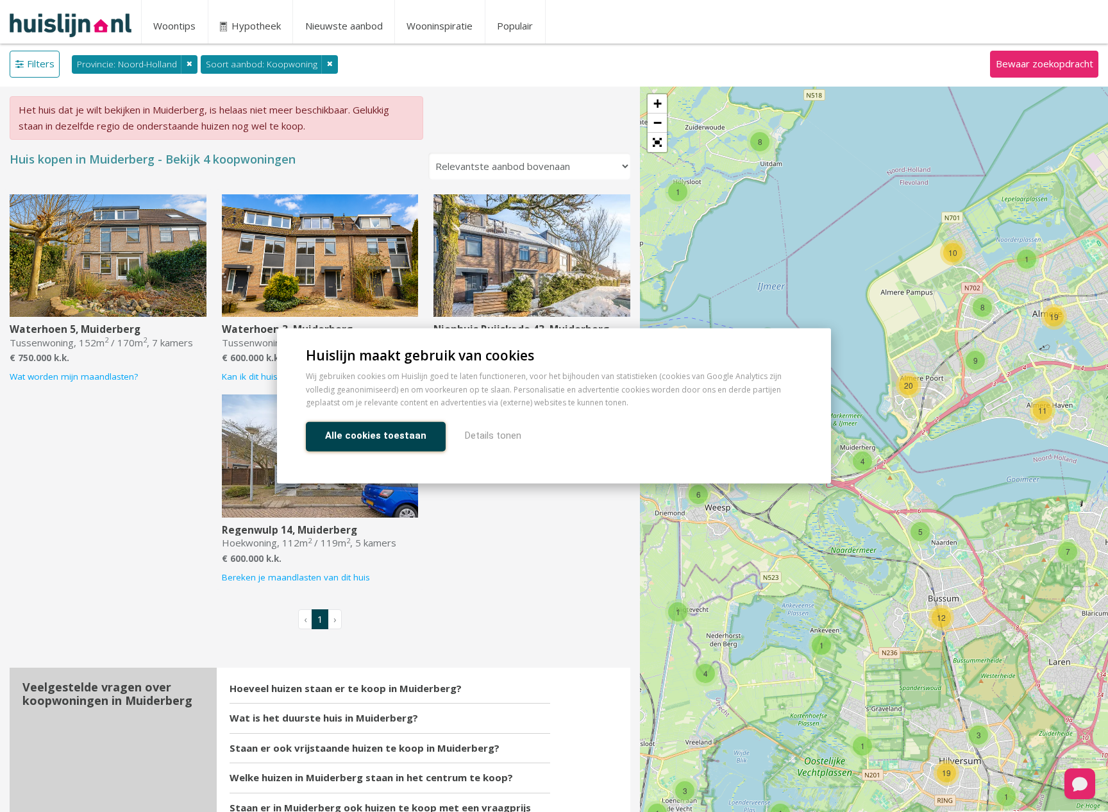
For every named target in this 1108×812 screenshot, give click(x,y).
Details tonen (493, 436)
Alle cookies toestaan (375, 436)
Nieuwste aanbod (344, 25)
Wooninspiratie (440, 25)
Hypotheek (255, 25)
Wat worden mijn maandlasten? (74, 376)
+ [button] (657, 104)
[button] (657, 142)
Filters (41, 63)
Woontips (174, 25)
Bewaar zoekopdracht (1044, 63)
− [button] (657, 123)
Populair (515, 25)
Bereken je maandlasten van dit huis (296, 577)
